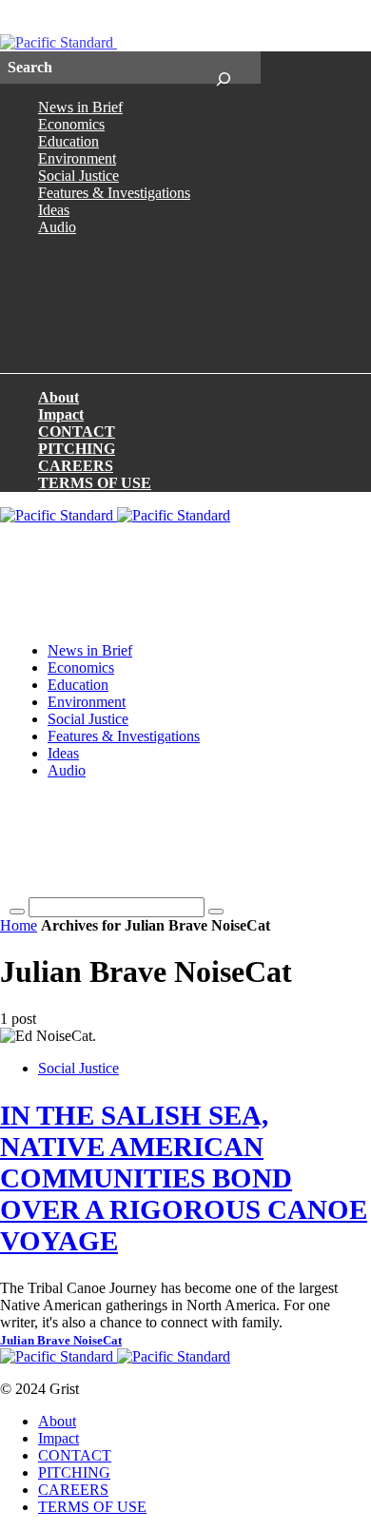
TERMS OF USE (94, 483)
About (58, 397)
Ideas (53, 210)
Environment (77, 158)
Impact (61, 414)
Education (68, 141)
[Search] (223, 67)
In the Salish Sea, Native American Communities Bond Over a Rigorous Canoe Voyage (183, 1178)
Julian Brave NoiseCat (61, 1340)
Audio (57, 227)
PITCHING (76, 449)
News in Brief (80, 107)
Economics (71, 124)
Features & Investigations (114, 193)
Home (18, 925)
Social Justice (78, 175)
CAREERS (75, 466)
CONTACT (76, 431)
